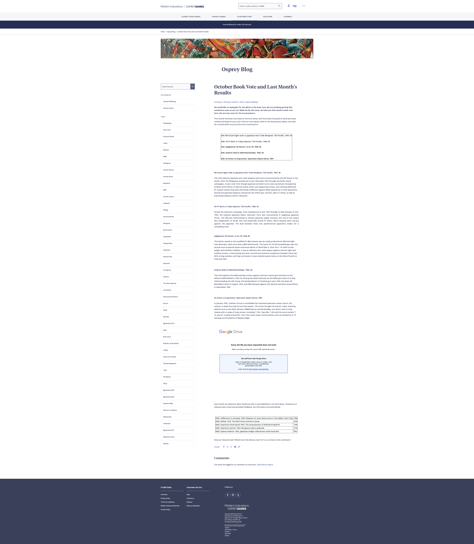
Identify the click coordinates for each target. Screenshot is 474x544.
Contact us (190, 498)
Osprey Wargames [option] (169, 363)
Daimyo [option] (166, 444)
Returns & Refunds (193, 506)
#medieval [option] (167, 377)
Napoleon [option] (166, 183)
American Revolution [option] (170, 297)
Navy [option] (165, 330)
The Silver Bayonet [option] (169, 283)
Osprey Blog (171, 32)
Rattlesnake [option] (167, 417)
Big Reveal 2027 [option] (168, 430)
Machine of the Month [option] (171, 343)
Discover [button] (267, 16)
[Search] (279, 6)
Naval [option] (165, 310)
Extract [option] (165, 303)
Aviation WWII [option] (168, 403)
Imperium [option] (166, 263)
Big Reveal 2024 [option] (168, 323)
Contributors (244, 16)
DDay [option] (165, 383)
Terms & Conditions (168, 502)
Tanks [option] (165, 143)
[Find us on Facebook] (227, 495)
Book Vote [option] (167, 130)
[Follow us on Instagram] (232, 495)
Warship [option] (166, 317)
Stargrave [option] (166, 250)
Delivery (189, 502)
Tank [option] (165, 370)
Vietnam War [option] (167, 257)
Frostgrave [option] (167, 270)
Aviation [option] (166, 277)
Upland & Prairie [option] (168, 437)
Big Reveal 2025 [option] (168, 390)
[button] (294, 6)
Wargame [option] (166, 223)
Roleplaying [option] (167, 123)
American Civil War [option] (169, 357)
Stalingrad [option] (166, 163)
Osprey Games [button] (219, 16)
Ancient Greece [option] (168, 197)
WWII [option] (165, 156)
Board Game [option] (167, 230)
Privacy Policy (165, 498)
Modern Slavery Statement (170, 506)
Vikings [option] (165, 210)
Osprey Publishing (169, 101)
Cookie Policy (165, 510)
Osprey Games (168, 108)
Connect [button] (288, 16)
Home (163, 32)
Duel (250, 118)
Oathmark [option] (166, 423)
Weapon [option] (166, 150)
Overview (164, 494)
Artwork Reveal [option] (168, 136)
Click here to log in (265, 464)
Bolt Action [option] (167, 337)
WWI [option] (164, 190)
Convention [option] (167, 290)
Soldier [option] (165, 350)
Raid (277, 404)
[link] (224, 446)
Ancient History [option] (168, 170)
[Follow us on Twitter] (238, 495)
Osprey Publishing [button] (190, 16)
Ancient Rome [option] (168, 177)
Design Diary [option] (167, 243)
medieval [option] (166, 203)
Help (188, 494)
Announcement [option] (168, 217)
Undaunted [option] (167, 237)
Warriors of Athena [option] (170, 410)
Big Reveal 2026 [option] (168, 397)
